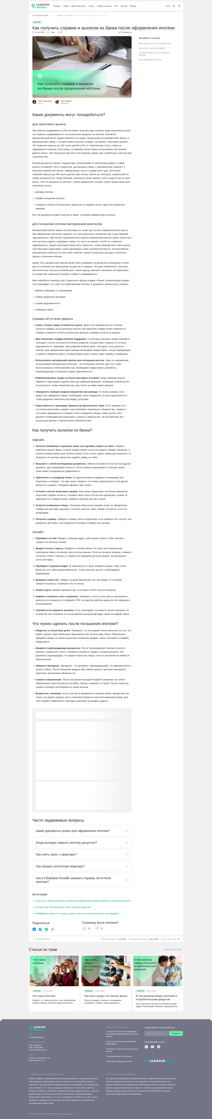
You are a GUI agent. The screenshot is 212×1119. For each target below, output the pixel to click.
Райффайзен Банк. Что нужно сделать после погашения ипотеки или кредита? (77, 913)
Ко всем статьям (41, 15)
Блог (168, 6)
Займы (66, 6)
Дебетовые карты (78, 6)
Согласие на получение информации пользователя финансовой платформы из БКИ (122, 1034)
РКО (116, 6)
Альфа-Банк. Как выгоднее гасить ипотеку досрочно (63, 907)
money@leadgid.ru (36, 1037)
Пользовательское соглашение (119, 1056)
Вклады (133, 6)
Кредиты (57, 6)
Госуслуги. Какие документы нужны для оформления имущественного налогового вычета (83, 901)
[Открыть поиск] (174, 6)
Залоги (91, 6)
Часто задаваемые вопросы (150, 60)
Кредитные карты (104, 6)
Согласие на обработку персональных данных (122, 1050)
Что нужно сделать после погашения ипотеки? (154, 54)
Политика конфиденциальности (119, 1061)
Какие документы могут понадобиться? (155, 43)
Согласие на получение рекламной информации (120, 1042)
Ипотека (123, 6)
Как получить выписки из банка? (152, 48)
